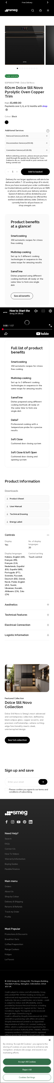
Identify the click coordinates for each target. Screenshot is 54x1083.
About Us (9, 891)
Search (8, 838)
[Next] (47, 2)
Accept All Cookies (27, 1062)
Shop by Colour (12, 896)
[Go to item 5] (29, 68)
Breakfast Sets (12, 939)
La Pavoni (9, 959)
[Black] (6, 122)
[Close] (49, 1040)
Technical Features (16, 614)
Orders (8, 886)
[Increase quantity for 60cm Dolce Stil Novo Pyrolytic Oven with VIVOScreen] (17, 172)
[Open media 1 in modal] (24, 45)
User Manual (16, 506)
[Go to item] (17, 68)
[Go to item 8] (36, 68)
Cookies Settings (27, 1077)
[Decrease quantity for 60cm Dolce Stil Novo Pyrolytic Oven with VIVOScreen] (8, 172)
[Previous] (6, 2)
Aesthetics (11, 604)
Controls (10, 535)
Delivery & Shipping (14, 901)
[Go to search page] (32, 10)
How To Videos (12, 854)
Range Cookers (12, 949)
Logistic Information (17, 635)
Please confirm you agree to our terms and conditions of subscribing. (28, 790)
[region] (27, 1059)
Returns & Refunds (13, 906)
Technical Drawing (19, 514)
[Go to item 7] (34, 68)
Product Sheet (17, 499)
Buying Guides (11, 864)
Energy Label (16, 522)
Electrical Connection (17, 625)
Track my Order (12, 912)
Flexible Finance (12, 869)
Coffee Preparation (14, 944)
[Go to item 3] (24, 68)
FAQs (7, 844)
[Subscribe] (42, 782)
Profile (8, 917)
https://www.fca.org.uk (22, 1013)
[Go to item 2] (22, 68)
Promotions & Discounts (16, 934)
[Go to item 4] (27, 68)
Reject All (27, 1069)
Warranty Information (15, 859)
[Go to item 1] (20, 68)
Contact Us (10, 849)
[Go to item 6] (32, 68)
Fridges (8, 954)
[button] (48, 131)
